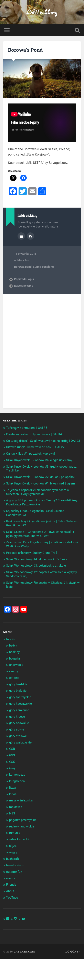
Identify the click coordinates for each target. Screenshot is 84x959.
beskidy (14, 652)
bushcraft (12, 859)
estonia (14, 678)
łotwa (13, 794)
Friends (11, 884)
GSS (12, 755)
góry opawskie (19, 723)
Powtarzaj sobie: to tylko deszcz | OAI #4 (34, 434)
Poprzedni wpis (24, 279)
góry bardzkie (18, 684)
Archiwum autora (21, 236)
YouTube (12, 897)
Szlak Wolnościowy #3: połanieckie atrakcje (36, 565)
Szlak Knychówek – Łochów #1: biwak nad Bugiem (40, 483)
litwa (12, 787)
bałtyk (13, 645)
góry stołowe (18, 736)
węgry (13, 852)
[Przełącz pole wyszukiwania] (77, 30)
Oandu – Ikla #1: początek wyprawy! (30, 453)
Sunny (37, 266)
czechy (14, 671)
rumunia (14, 833)
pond (28, 266)
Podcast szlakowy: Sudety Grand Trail (31, 553)
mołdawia (15, 807)
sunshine (48, 266)
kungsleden (17, 781)
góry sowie (16, 729)
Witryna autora (30, 236)
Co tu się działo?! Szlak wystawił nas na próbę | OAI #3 (43, 441)
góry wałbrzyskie (20, 742)
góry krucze (17, 716)
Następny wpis (23, 285)
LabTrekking (42, 12)
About (10, 891)
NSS (12, 813)
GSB (12, 749)
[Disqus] (42, 351)
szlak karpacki (19, 839)
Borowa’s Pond (25, 50)
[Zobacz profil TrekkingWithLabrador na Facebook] (7, 918)
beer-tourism (14, 865)
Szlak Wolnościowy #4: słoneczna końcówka (36, 559)
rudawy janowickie (21, 826)
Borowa (19, 266)
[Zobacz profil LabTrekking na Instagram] (15, 918)
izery (12, 768)
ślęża (13, 846)
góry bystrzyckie (20, 697)
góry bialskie (18, 690)
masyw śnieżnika (21, 800)
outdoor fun (21, 260)
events (10, 878)
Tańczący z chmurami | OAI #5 (26, 428)
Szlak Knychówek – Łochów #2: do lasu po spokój (40, 477)
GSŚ (12, 762)
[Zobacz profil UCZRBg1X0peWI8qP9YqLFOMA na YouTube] (23, 918)
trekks (10, 639)
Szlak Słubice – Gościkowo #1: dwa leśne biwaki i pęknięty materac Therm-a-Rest (40, 534)
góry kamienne (19, 710)
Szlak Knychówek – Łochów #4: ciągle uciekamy (39, 460)
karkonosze (17, 774)
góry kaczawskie (20, 703)
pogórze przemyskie (22, 820)
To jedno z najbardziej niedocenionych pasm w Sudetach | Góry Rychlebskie (37, 492)
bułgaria (14, 658)
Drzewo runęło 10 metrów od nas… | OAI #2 (35, 447)
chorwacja (16, 665)
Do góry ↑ (73, 951)
